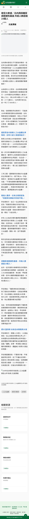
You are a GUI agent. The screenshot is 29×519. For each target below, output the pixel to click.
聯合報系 (17, 513)
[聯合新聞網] (3, 2)
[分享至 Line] (11, 7)
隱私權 (11, 513)
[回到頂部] (25, 515)
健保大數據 (13, 512)
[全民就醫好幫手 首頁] (10, 2)
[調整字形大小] (25, 7)
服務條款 (19, 512)
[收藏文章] (18, 7)
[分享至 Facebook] (3, 7)
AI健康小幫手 (6, 512)
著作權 (23, 512)
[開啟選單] (26, 2)
